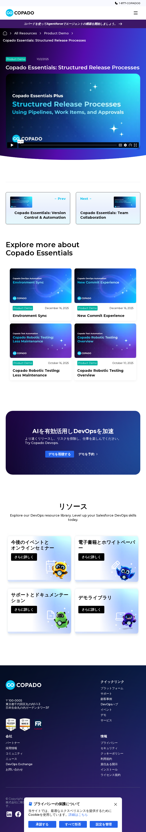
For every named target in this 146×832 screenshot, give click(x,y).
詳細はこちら (78, 815)
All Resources (25, 33)
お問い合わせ (14, 769)
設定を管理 (104, 824)
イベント (106, 709)
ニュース (11, 759)
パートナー (13, 742)
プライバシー (109, 742)
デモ (103, 715)
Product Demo (56, 33)
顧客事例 (106, 699)
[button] (135, 13)
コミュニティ (14, 753)
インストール (109, 769)
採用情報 (11, 748)
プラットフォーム (112, 688)
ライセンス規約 (111, 775)
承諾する (42, 824)
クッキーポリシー (112, 753)
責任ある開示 (109, 764)
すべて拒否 (73, 824)
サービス (106, 720)
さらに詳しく (24, 557)
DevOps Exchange (19, 764)
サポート (106, 693)
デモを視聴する (59, 454)
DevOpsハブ (109, 704)
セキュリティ (109, 748)
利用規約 (106, 759)
